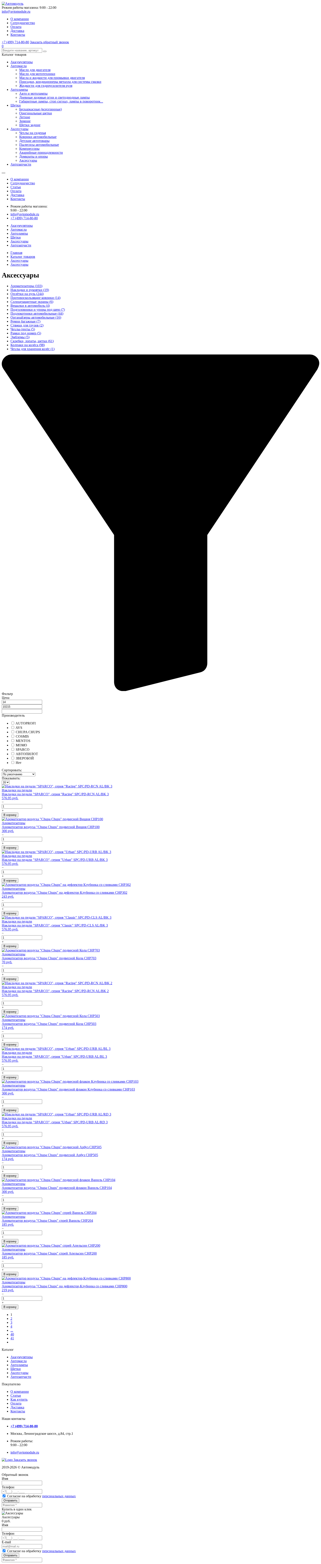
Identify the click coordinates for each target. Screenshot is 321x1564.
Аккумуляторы (21, 62)
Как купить (19, 1399)
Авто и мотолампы (33, 93)
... (11, 1330)
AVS (18, 728)
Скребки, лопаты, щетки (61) (32, 341)
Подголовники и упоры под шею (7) (37, 309)
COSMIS (22, 736)
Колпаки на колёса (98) (27, 345)
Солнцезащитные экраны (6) (31, 302)
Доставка (17, 31)
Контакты (17, 35)
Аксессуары (19, 129)
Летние (24, 117)
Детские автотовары (34, 141)
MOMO (21, 745)
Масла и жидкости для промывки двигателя (52, 78)
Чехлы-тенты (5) (22, 329)
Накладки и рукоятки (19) (29, 290)
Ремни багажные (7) (25, 321)
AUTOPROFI (25, 723)
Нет (18, 763)
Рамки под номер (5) (25, 333)
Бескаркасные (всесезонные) (40, 109)
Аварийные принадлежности (41, 152)
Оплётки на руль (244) (27, 294)
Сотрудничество (22, 23)
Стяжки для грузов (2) (26, 325)
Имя (5, 1478)
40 (12, 1334)
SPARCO (22, 749)
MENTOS (22, 741)
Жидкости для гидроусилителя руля (45, 85)
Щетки (15, 105)
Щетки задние (29, 125)
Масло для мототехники (37, 74)
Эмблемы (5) (19, 337)
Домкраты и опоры (33, 156)
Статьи (15, 187)
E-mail (6, 1542)
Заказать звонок (25, 1460)
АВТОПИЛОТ (26, 754)
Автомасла (18, 66)
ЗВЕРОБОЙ (24, 758)
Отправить (10, 1500)
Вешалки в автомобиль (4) (30, 305)
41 (12, 1338)
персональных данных (59, 1496)
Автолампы (19, 89)
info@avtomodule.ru (16, 11)
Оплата (15, 27)
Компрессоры (29, 148)
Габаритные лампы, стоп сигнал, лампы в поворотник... (61, 101)
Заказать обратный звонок (49, 42)
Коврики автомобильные (38, 137)
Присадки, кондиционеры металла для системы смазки (60, 82)
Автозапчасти (20, 164)
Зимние (25, 121)
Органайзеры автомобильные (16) (35, 317)
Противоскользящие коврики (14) (35, 298)
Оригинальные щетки (35, 113)
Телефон (8, 1487)
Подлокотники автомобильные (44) (36, 313)
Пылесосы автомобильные (39, 145)
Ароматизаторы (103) (26, 286)
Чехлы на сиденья (32, 133)
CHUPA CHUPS (27, 732)
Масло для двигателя (34, 70)
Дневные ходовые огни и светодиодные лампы (54, 97)
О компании (19, 19)
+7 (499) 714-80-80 (15, 42)
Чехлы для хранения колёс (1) (32, 349)
